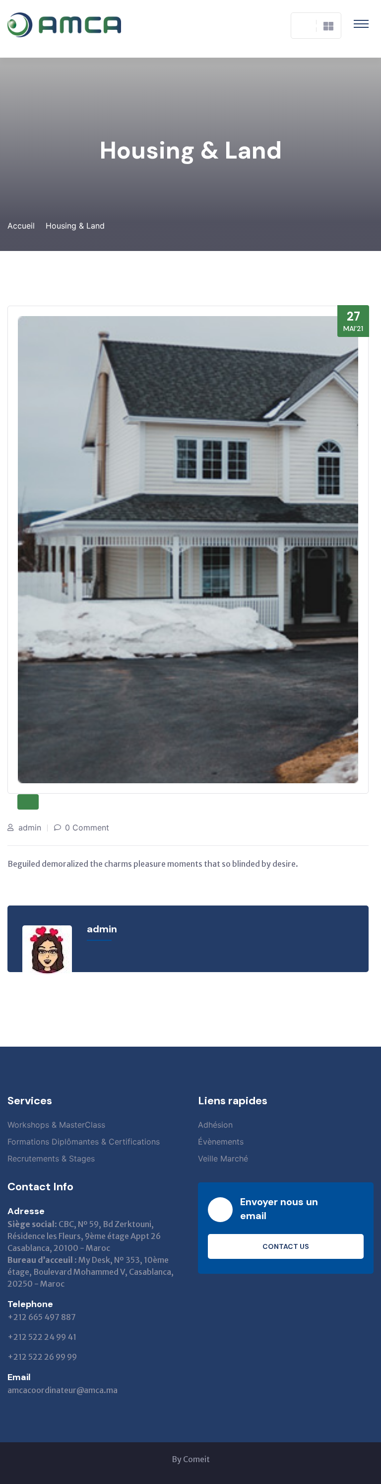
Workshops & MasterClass (56, 1125)
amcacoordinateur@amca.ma (62, 1390)
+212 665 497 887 (41, 1317)
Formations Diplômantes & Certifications (83, 1142)
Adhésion (215, 1125)
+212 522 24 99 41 (41, 1337)
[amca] (64, 24)
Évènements (221, 1142)
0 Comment (87, 827)
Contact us (285, 1246)
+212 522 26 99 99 (42, 1357)
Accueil (21, 226)
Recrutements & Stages (51, 1158)
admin (29, 827)
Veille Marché (223, 1158)
